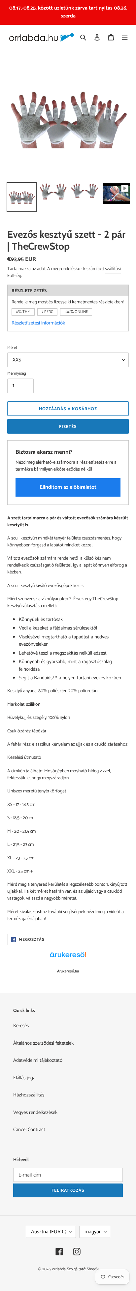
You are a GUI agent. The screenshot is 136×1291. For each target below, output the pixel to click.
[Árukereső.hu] (68, 958)
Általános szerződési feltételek (43, 1043)
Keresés (21, 1026)
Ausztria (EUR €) (48, 1231)
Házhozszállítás (28, 1095)
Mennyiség (16, 373)
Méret (12, 348)
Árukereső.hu (68, 971)
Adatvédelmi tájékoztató (37, 1060)
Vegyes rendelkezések (35, 1112)
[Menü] (125, 37)
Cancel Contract (29, 1129)
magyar (93, 1231)
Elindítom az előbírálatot (68, 487)
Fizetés (68, 426)
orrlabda (59, 1269)
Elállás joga (24, 1078)
